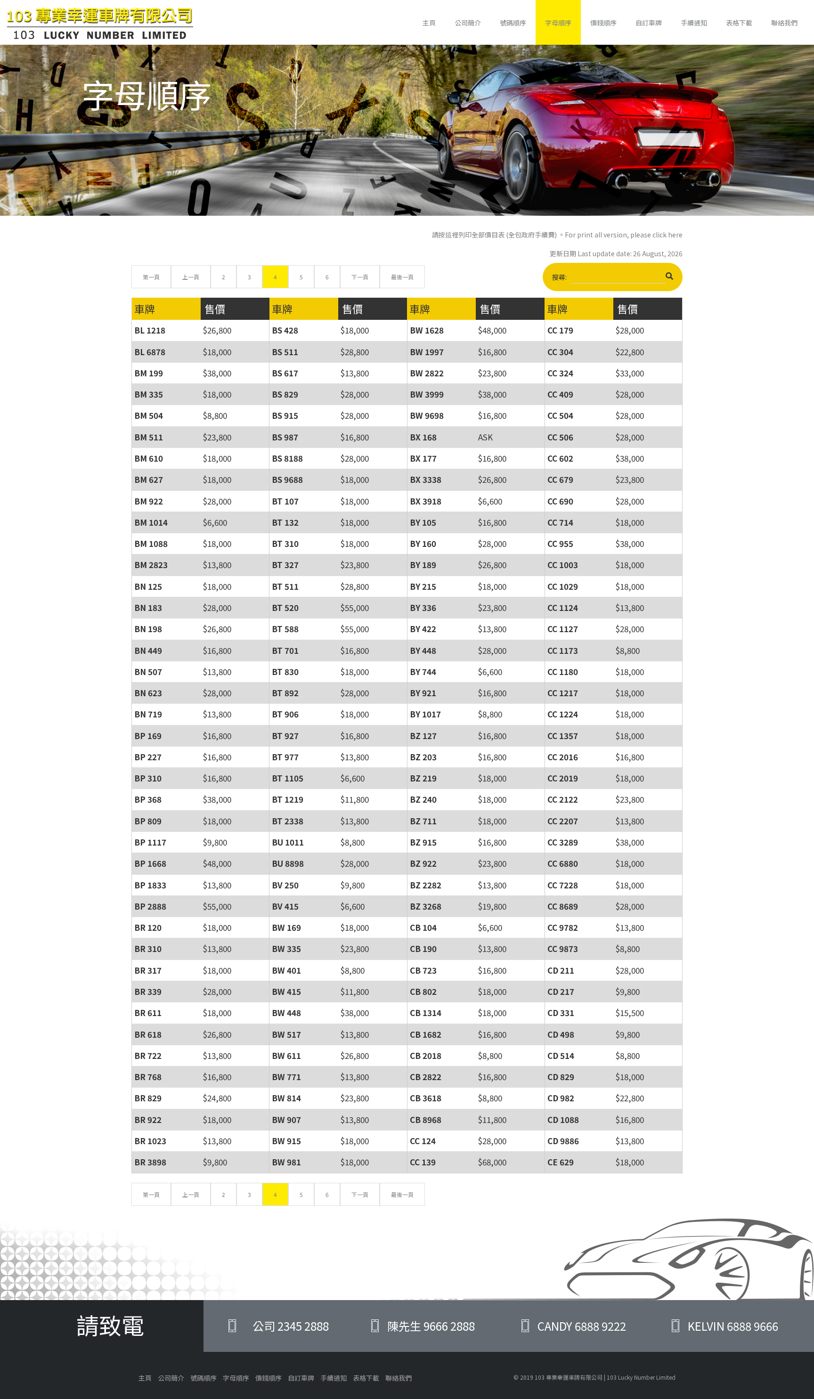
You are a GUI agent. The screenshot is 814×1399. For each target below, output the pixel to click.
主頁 (429, 22)
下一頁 (359, 277)
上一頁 (190, 277)
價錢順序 (603, 22)
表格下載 (739, 22)
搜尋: (559, 277)
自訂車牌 (648, 22)
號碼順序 (513, 22)
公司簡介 (468, 22)
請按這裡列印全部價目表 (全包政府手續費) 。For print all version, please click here (557, 234)
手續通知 (694, 22)
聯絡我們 (784, 22)
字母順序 (558, 22)
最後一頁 (402, 277)
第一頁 (151, 277)
